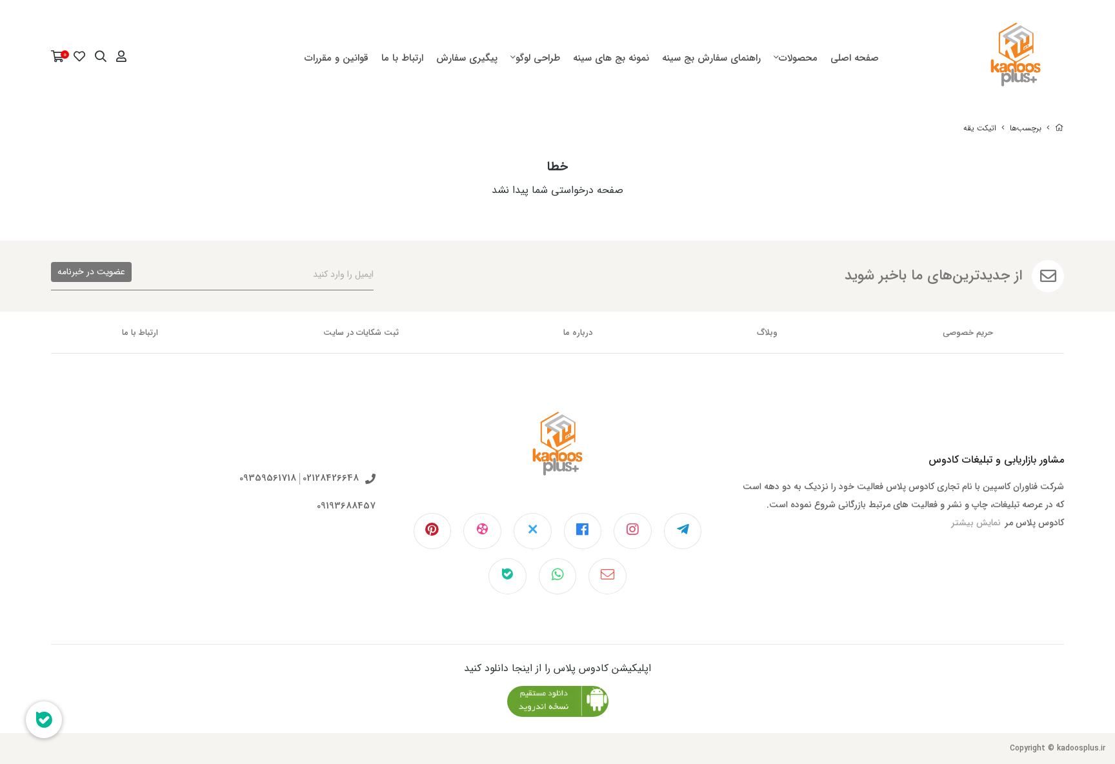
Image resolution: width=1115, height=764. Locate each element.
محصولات (798, 58)
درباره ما (577, 332)
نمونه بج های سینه (611, 58)
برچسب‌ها (1025, 128)
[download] (557, 701)
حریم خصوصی (968, 332)
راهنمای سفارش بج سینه (711, 58)
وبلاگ (767, 332)
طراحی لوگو (538, 58)
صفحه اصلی (854, 58)
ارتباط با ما (402, 58)
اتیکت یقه (979, 128)
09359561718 (267, 478)
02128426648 (331, 478)
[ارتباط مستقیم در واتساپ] (558, 576)
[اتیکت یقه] (557, 453)
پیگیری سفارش (466, 58)
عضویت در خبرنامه (91, 272)
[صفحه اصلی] (1059, 128)
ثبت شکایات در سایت (361, 332)
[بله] (507, 576)
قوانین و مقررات (336, 58)
